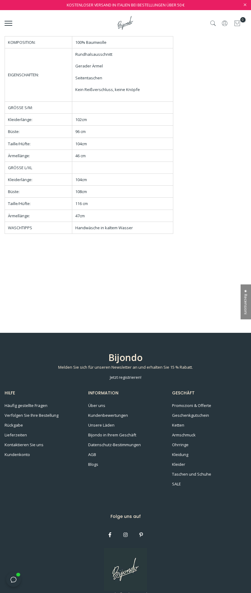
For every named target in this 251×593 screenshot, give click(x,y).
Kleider (178, 464)
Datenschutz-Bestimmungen (114, 444)
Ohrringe (180, 444)
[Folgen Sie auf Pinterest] (141, 535)
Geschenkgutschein (190, 415)
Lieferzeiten (16, 435)
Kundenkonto (17, 454)
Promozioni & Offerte (191, 405)
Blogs (93, 464)
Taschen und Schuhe (191, 474)
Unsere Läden (101, 425)
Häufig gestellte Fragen (26, 405)
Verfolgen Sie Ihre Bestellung (31, 415)
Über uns (96, 405)
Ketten (178, 425)
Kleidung (180, 454)
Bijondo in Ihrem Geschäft (112, 435)
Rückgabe (14, 425)
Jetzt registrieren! (125, 377)
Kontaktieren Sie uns (24, 444)
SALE (176, 484)
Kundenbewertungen (108, 415)
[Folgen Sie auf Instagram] (125, 535)
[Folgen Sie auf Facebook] (110, 535)
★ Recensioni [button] (246, 301)
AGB (92, 454)
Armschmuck (184, 435)
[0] (237, 23)
